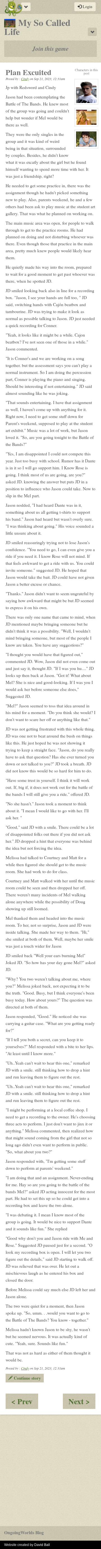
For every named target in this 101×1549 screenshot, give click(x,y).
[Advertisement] (50, 1470)
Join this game (50, 48)
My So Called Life (37, 27)
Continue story (27, 1378)
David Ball (42, 1545)
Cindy (25, 78)
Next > (81, 1402)
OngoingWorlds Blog (24, 1532)
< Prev (24, 1402)
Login (87, 6)
